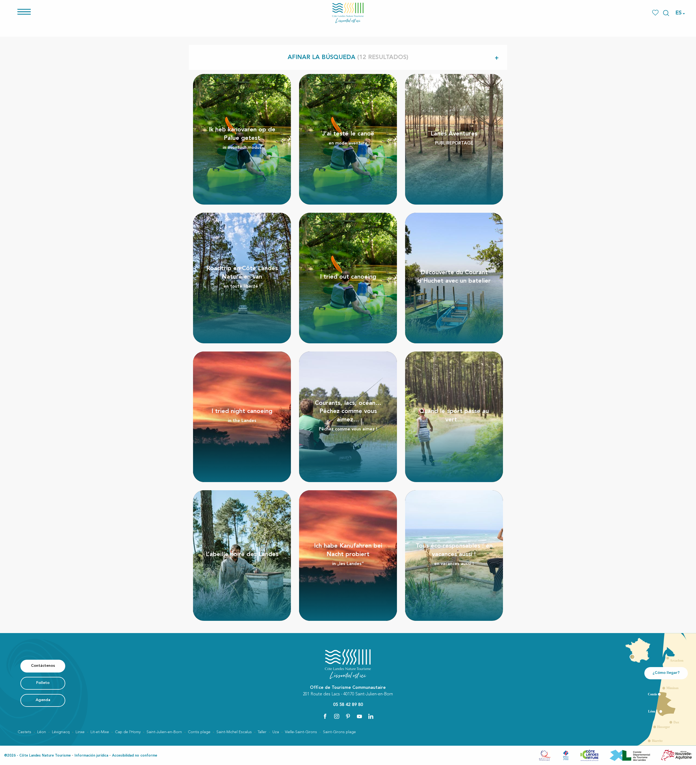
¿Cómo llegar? (666, 673)
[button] (666, 13)
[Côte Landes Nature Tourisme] (348, 13)
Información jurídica (91, 755)
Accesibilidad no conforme (134, 755)
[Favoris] (656, 13)
